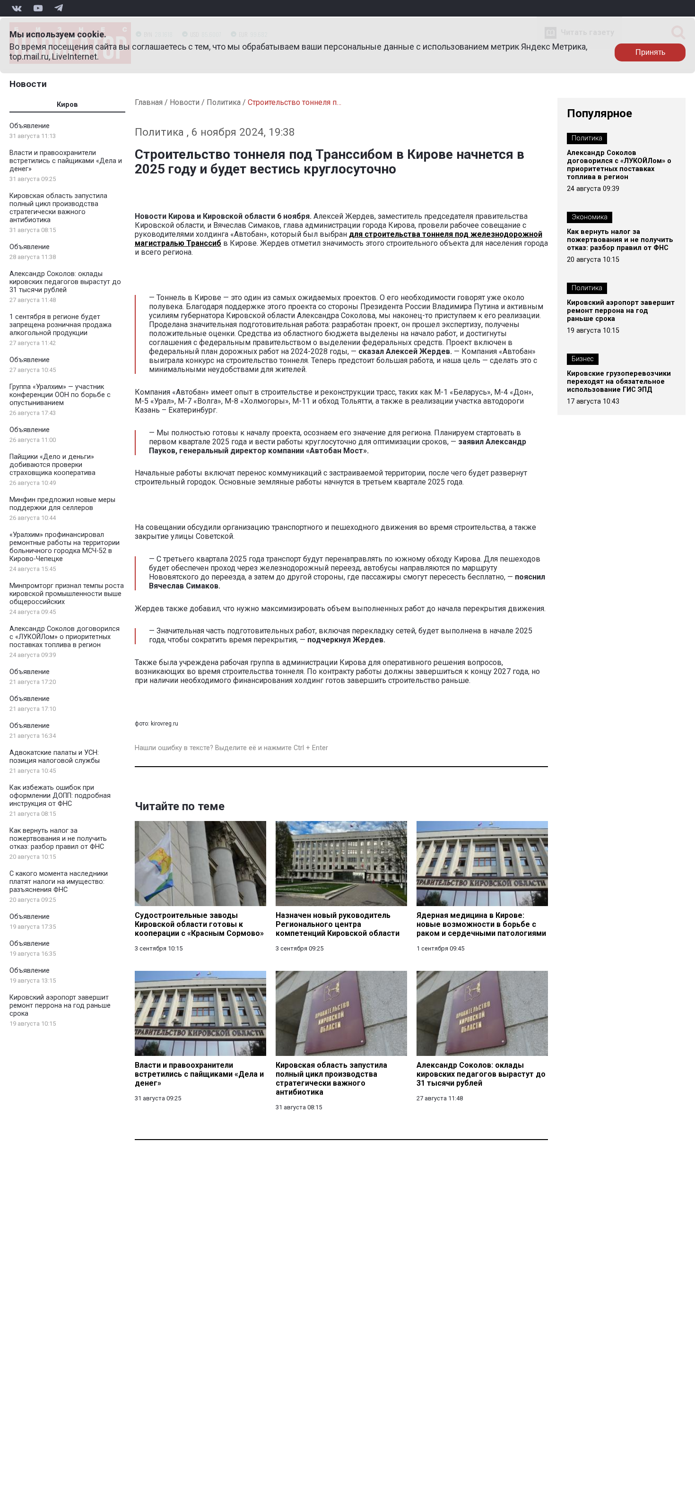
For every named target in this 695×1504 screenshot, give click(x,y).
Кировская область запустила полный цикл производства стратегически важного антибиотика (58, 208)
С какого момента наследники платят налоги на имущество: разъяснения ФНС (58, 882)
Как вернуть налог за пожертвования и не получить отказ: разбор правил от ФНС (58, 839)
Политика (224, 102)
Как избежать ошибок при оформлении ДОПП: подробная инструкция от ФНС (60, 796)
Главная (149, 102)
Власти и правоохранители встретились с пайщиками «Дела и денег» (65, 161)
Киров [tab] (67, 105)
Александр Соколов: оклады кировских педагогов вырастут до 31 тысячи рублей (65, 282)
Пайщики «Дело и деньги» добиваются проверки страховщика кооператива (52, 465)
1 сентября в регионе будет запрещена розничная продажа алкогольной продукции (60, 325)
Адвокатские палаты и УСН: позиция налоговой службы (54, 757)
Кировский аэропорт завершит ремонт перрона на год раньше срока (60, 1006)
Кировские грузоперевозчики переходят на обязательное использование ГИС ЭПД (619, 382)
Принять (650, 52)
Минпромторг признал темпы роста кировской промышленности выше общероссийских (66, 594)
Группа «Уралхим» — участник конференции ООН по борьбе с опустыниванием (60, 395)
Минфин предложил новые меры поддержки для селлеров (62, 504)
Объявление (29, 126)
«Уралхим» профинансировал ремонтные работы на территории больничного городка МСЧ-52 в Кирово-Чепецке (64, 547)
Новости (28, 83)
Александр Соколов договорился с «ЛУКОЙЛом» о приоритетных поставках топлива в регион (64, 637)
